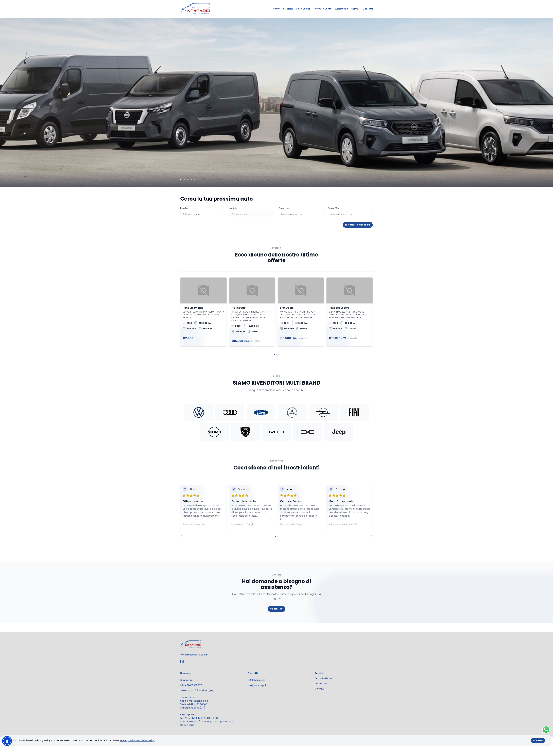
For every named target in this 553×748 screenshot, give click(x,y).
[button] (7, 741)
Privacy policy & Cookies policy (137, 740)
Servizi (355, 8)
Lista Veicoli (303, 8)
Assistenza (341, 8)
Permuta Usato (323, 8)
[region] (276, 316)
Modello (233, 208)
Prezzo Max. (334, 208)
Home (276, 8)
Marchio (184, 208)
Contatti (368, 8)
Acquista (319, 673)
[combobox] (202, 214)
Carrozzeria (284, 208)
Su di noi (288, 8)
